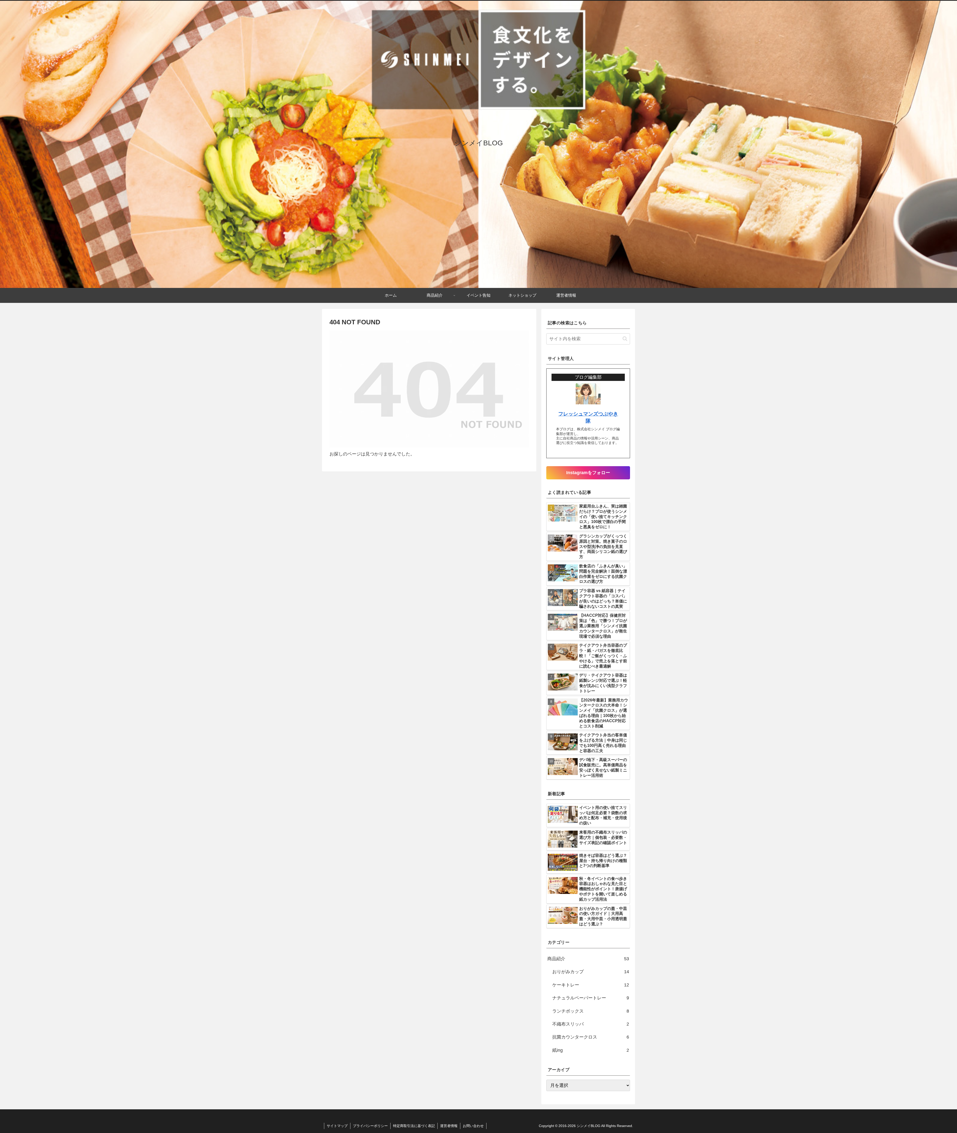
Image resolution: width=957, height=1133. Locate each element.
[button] (625, 339)
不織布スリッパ (590, 1024)
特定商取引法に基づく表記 (414, 1126)
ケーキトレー (590, 984)
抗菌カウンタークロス (590, 1037)
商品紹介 (588, 958)
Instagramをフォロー (588, 472)
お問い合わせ (473, 1126)
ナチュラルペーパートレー (590, 997)
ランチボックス (590, 1011)
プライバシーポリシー (370, 1126)
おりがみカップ (590, 971)
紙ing (590, 1050)
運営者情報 (449, 1126)
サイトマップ (337, 1126)
